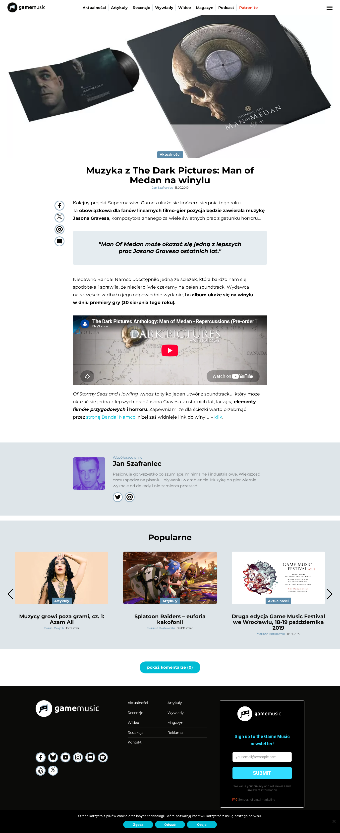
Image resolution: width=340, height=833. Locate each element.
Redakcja (135, 732)
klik (218, 417)
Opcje (202, 825)
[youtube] (65, 757)
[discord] (90, 757)
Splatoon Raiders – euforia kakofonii (170, 619)
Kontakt (135, 742)
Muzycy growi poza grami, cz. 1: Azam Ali (61, 619)
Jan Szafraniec (162, 187)
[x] (53, 771)
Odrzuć (170, 825)
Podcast (226, 7)
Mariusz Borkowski (161, 628)
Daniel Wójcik (54, 628)
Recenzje (141, 7)
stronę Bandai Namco (110, 417)
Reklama (175, 732)
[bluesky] (53, 757)
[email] (59, 229)
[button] (329, 594)
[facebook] (59, 206)
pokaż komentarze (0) (170, 667)
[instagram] (78, 757)
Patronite (248, 7)
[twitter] (59, 217)
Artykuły (119, 7)
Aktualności (94, 7)
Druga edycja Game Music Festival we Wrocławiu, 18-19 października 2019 (278, 622)
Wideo (184, 7)
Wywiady (164, 7)
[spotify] (103, 757)
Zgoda (138, 825)
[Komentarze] (59, 241)
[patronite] (41, 771)
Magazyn (204, 7)
